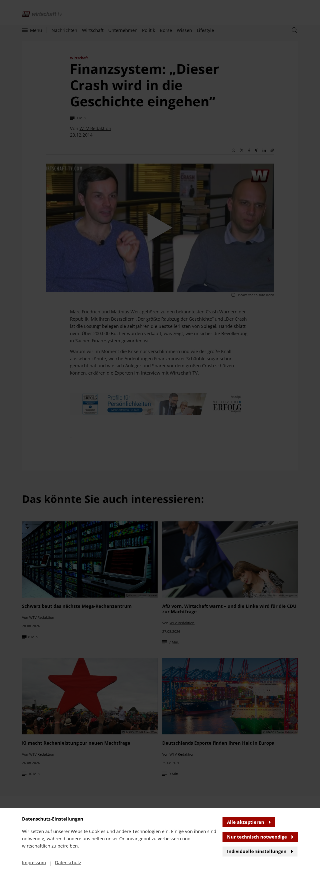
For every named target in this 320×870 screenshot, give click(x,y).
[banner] (160, 435)
